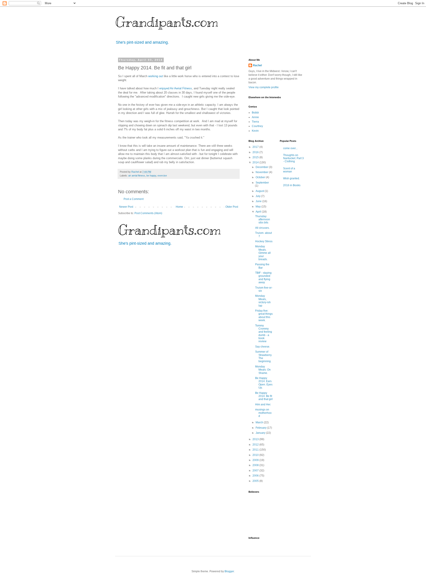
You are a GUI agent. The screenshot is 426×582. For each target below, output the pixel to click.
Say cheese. (262, 346)
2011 (255, 449)
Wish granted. (291, 178)
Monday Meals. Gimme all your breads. (263, 253)
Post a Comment (134, 199)
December (262, 167)
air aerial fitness (136, 175)
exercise (162, 175)
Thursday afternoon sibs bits (262, 219)
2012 (255, 444)
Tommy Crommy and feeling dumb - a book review (263, 333)
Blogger (229, 571)
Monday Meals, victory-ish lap (263, 300)
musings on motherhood (263, 413)
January (261, 432)
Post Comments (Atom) (148, 213)
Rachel (257, 65)
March (260, 422)
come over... (290, 148)
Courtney (257, 126)
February (261, 427)
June (259, 201)
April (259, 211)
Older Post (231, 206)
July (258, 196)
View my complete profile (263, 87)
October (261, 177)
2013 (255, 439)
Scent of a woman (289, 170)
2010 (255, 455)
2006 (255, 475)
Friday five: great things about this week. (264, 315)
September (262, 182)
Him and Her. (263, 404)
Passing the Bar (262, 266)
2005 (255, 480)
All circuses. (262, 227)
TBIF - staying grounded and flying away (263, 277)
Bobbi (255, 112)
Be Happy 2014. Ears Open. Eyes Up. (263, 383)
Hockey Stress (263, 241)
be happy (151, 175)
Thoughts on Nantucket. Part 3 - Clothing (293, 158)
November (262, 172)
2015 (255, 157)
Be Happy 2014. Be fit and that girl (264, 396)
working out (155, 76)
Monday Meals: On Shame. (263, 370)
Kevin (255, 130)
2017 (255, 146)
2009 (255, 460)
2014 (255, 162)
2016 (255, 152)
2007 (255, 470)
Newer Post (126, 206)
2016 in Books (291, 185)
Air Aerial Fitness (181, 88)
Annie (255, 117)
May (258, 206)
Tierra (255, 121)
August (260, 191)
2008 (255, 465)
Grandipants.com (166, 22)
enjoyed (164, 88)
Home (179, 206)
